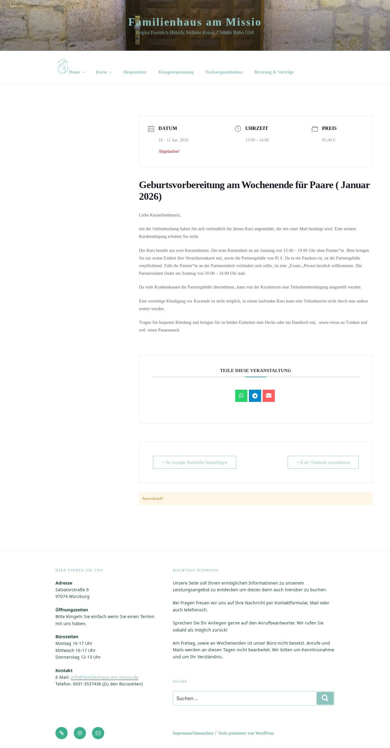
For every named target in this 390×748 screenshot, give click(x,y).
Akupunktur (135, 72)
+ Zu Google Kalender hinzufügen (194, 462)
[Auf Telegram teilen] (255, 396)
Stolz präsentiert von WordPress (246, 733)
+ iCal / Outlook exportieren (323, 462)
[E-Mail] (269, 396)
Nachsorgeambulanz (224, 72)
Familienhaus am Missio (194, 22)
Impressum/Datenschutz (193, 733)
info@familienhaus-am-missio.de (104, 677)
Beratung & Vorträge (274, 72)
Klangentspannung (175, 72)
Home (74, 72)
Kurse (101, 72)
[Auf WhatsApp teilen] (241, 396)
